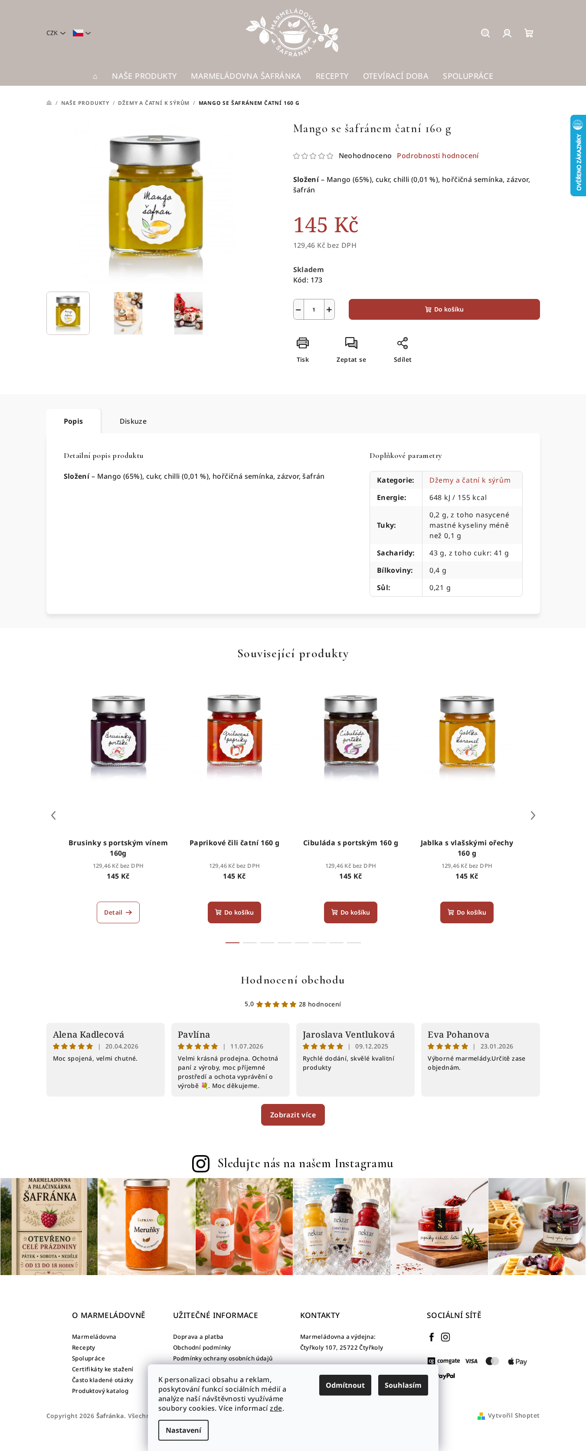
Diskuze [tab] (133, 421)
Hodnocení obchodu (293, 980)
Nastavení (183, 1430)
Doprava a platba (198, 1337)
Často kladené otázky (102, 1380)
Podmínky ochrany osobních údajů (222, 1358)
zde (276, 1408)
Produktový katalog (100, 1391)
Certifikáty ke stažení (103, 1369)
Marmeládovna (94, 1337)
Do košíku (449, 309)
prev (53, 815)
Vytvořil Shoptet (514, 1415)
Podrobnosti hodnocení (437, 155)
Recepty (83, 1347)
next (533, 815)
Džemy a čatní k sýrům (470, 480)
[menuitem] (95, 76)
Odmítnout (345, 1385)
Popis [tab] (73, 421)
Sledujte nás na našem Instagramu (305, 1163)
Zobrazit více (293, 1115)
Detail (113, 912)
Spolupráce (88, 1358)
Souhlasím (403, 1385)
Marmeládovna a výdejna (337, 1337)
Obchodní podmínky (202, 1347)
